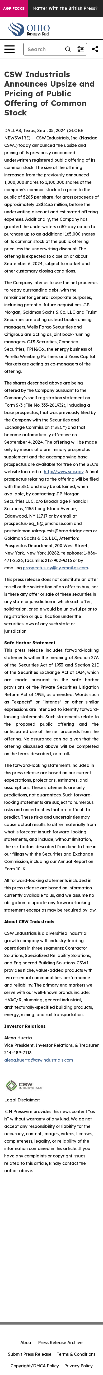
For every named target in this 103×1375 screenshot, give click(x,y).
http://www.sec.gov (63, 471)
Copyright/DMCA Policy (35, 1365)
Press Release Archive (60, 1342)
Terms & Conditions (76, 1354)
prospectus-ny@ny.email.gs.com (55, 567)
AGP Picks (14, 8)
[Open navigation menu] (9, 49)
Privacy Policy (78, 1365)
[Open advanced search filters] (80, 49)
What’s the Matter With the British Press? (52, 8)
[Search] (68, 49)
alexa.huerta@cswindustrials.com (38, 1060)
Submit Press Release (30, 1354)
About (26, 1342)
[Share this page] (95, 49)
